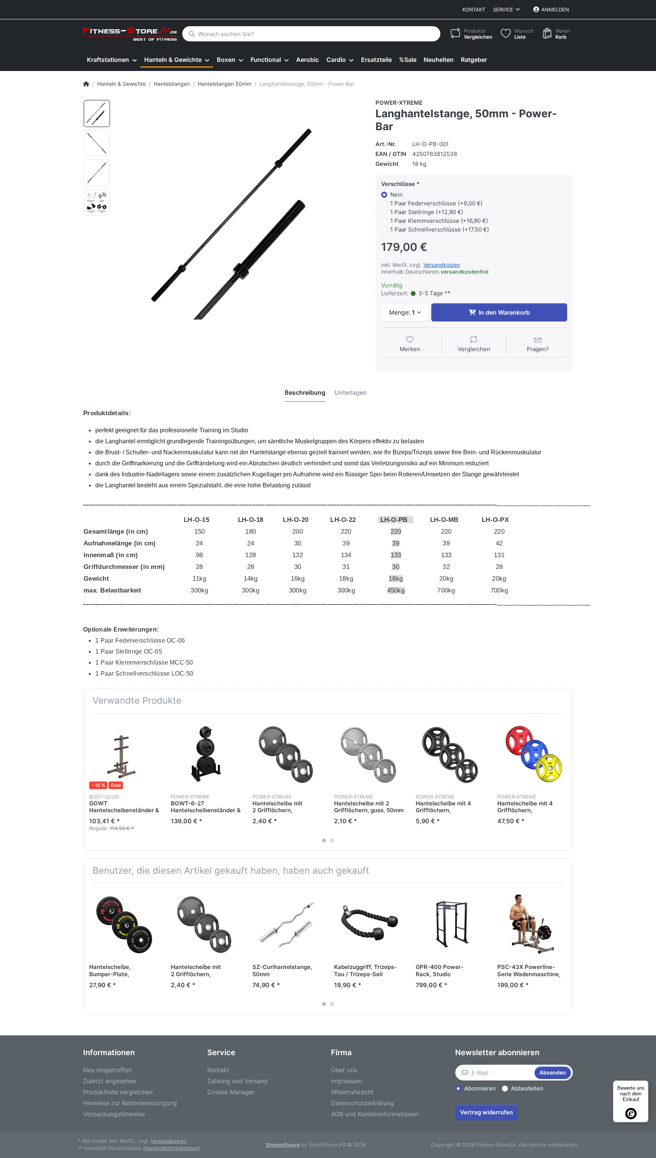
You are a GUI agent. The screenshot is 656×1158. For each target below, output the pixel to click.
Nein (396, 194)
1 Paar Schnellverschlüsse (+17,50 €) (439, 229)
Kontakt (473, 9)
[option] (97, 113)
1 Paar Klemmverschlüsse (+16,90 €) (439, 220)
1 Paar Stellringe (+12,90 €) (426, 212)
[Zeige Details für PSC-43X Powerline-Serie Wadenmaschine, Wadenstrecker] (532, 924)
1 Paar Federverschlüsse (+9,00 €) (436, 203)
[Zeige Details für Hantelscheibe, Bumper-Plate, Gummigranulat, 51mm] (124, 924)
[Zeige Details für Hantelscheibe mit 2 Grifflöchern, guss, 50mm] (369, 754)
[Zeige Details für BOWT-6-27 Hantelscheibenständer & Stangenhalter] (206, 754)
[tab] (305, 392)
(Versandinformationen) (171, 1148)
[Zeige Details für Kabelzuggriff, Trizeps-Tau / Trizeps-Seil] (369, 924)
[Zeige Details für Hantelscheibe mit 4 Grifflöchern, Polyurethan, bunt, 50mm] (532, 754)
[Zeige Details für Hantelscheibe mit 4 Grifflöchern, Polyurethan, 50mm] (451, 754)
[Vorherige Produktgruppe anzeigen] (90, 782)
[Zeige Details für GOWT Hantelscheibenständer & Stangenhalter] (124, 754)
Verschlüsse (398, 183)
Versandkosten (441, 265)
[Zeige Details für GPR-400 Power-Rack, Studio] (451, 924)
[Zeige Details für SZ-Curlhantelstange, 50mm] (287, 924)
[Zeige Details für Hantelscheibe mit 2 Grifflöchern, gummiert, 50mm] (287, 754)
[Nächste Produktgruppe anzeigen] (566, 782)
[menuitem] (111, 60)
